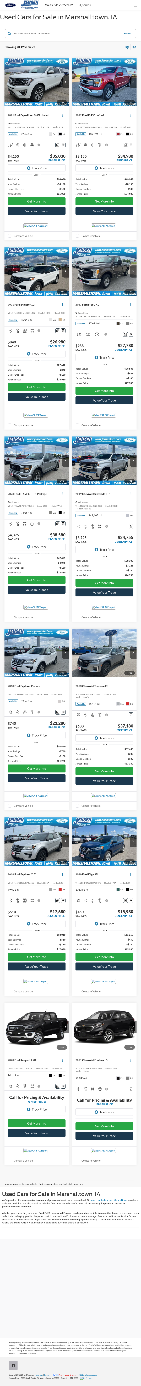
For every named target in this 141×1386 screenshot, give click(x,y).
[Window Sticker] (63, 145)
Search (127, 33)
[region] (37, 187)
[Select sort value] (133, 47)
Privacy (47, 1375)
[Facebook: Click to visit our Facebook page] (14, 1366)
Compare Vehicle (23, 235)
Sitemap (39, 1375)
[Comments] (57, 145)
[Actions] (62, 115)
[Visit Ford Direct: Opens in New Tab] (86, 1378)
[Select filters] (127, 47)
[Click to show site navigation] (135, 5)
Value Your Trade (36, 211)
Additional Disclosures (88, 1375)
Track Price (39, 168)
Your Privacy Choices (67, 1375)
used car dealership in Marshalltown (109, 1200)
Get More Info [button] (36, 201)
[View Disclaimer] (39, 145)
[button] (65, 82)
